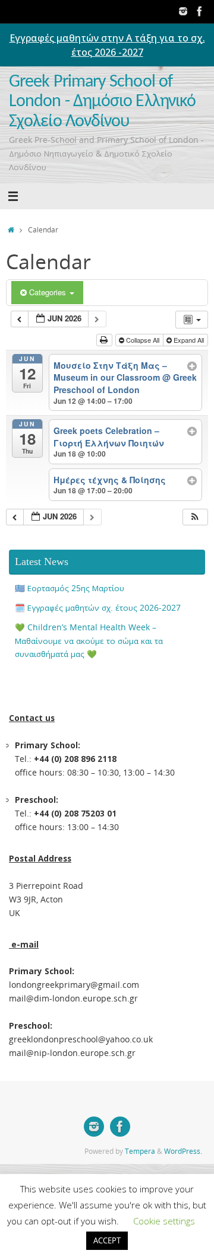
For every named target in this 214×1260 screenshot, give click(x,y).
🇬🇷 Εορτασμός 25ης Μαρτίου (69, 588)
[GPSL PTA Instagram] (183, 11)
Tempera (140, 1151)
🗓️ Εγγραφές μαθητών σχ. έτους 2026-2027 (98, 607)
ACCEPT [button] (107, 1240)
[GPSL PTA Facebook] (199, 11)
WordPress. (183, 1151)
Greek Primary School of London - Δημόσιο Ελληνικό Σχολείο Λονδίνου (102, 102)
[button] (195, 517)
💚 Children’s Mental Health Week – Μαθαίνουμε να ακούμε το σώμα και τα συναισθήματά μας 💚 (89, 641)
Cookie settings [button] (164, 1221)
